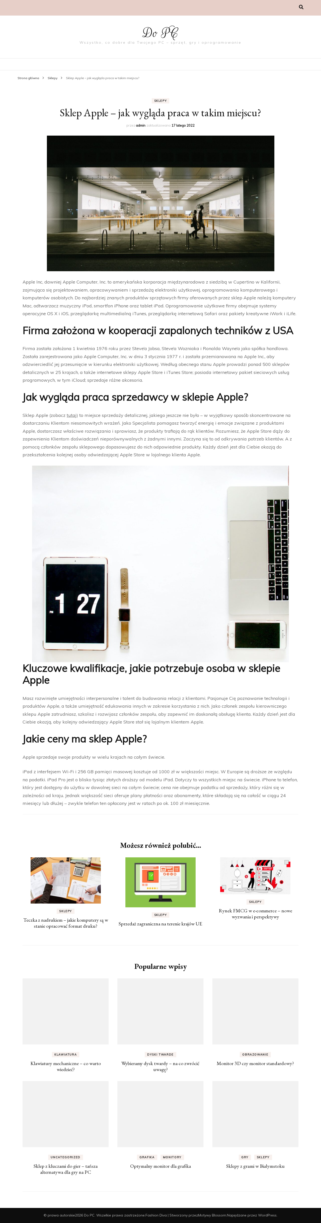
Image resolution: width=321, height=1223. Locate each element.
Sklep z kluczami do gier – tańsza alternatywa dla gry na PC (66, 1169)
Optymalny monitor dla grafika (160, 1166)
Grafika (147, 1157)
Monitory (172, 1157)
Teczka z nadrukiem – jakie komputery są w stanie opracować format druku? (65, 923)
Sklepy (160, 100)
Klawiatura (65, 1054)
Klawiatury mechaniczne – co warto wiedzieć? (65, 1066)
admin (140, 125)
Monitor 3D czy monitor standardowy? (255, 1063)
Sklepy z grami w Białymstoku (255, 1166)
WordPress (267, 1215)
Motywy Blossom (212, 1215)
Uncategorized (65, 1157)
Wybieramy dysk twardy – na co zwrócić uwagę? (160, 1066)
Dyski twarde (160, 1054)
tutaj (71, 415)
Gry (245, 1157)
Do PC (161, 33)
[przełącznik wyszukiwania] (301, 7)
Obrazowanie (255, 1054)
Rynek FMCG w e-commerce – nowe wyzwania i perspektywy (255, 913)
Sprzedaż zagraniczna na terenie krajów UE (160, 923)
